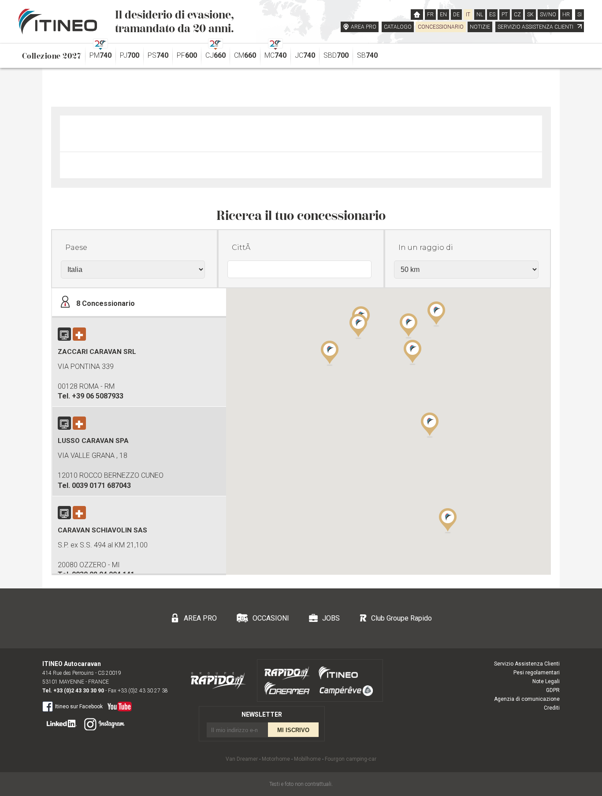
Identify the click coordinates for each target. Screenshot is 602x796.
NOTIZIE (480, 27)
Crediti (552, 708)
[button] (430, 424)
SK (530, 14)
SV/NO (548, 14)
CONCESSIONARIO (441, 27)
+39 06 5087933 (97, 396)
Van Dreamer (242, 759)
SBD (336, 55)
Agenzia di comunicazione (527, 699)
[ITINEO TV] (118, 704)
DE (456, 14)
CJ (215, 55)
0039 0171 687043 (101, 485)
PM (100, 55)
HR (566, 14)
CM (245, 55)
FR (430, 14)
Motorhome (276, 759)
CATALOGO (398, 27)
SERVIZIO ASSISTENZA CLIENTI (536, 27)
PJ (129, 55)
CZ (517, 14)
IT (468, 14)
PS (158, 55)
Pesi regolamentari (536, 673)
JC (305, 55)
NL (479, 14)
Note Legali (546, 681)
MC (275, 55)
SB (367, 55)
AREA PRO (363, 27)
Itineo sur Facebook (79, 706)
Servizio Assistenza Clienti (527, 664)
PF (187, 55)
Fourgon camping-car (350, 759)
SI (579, 14)
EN (443, 14)
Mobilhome (307, 759)
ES (492, 14)
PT (505, 14)
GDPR (553, 690)
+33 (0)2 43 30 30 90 (78, 691)
